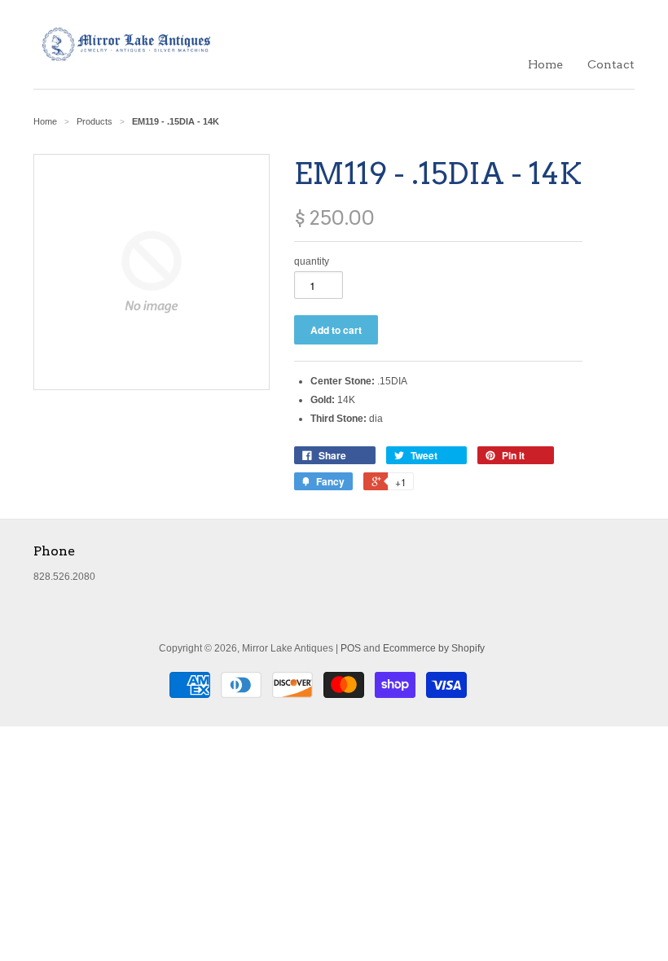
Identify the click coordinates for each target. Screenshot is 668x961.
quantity (311, 261)
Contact (611, 64)
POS (351, 648)
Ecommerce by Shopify (434, 648)
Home (545, 64)
